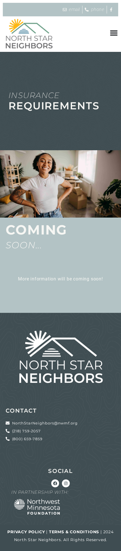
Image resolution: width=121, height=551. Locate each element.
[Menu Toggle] (114, 33)
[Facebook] (55, 483)
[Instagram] (66, 483)
